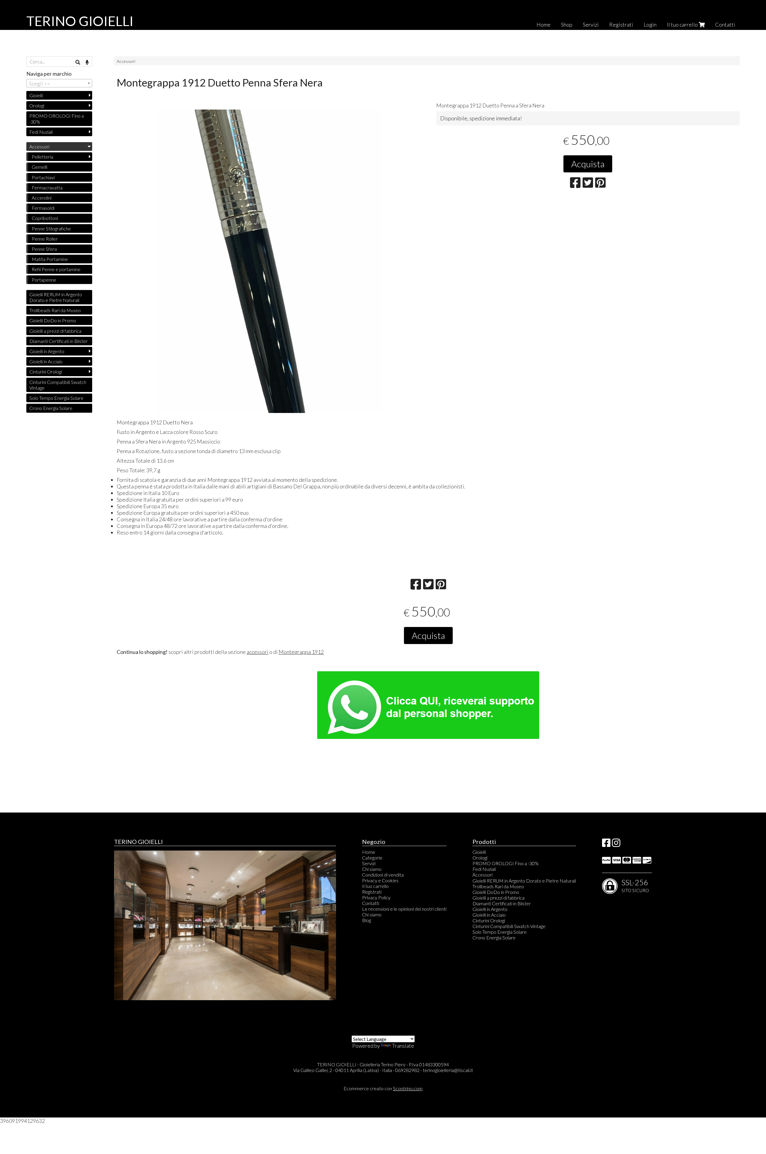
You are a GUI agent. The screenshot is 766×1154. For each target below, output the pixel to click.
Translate (403, 1045)
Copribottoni (45, 218)
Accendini (41, 198)
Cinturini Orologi (45, 371)
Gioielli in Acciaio (46, 361)
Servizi (591, 24)
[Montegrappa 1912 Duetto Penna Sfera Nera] (268, 261)
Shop (566, 24)
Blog (366, 920)
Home (543, 24)
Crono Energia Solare (50, 408)
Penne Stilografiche (51, 228)
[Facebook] (606, 844)
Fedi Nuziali (41, 132)
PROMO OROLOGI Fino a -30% (56, 118)
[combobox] (59, 83)
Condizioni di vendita (383, 874)
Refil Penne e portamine (56, 269)
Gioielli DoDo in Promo (52, 320)
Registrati (621, 24)
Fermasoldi (43, 208)
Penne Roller (45, 239)
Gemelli (39, 167)
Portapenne (44, 280)
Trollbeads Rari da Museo (55, 310)
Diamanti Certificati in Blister (58, 341)
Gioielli (36, 95)
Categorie (372, 857)
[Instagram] (616, 844)
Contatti (725, 24)
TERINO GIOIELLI (79, 21)
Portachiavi (43, 177)
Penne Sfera (44, 249)
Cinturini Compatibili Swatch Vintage (57, 385)
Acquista (587, 163)
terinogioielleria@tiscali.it (448, 1070)
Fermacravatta (47, 187)
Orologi (36, 105)
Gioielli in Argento (46, 351)
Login (650, 24)
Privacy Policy (376, 897)
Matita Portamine (50, 259)
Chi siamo (372, 869)
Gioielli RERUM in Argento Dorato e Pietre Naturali (55, 297)
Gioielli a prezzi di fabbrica (55, 331)
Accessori (126, 61)
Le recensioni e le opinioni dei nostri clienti (404, 909)
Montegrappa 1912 (301, 652)
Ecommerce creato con (383, 1088)
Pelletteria (42, 157)
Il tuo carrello (683, 24)
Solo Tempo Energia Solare (56, 398)
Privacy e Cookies (380, 880)
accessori (257, 652)
